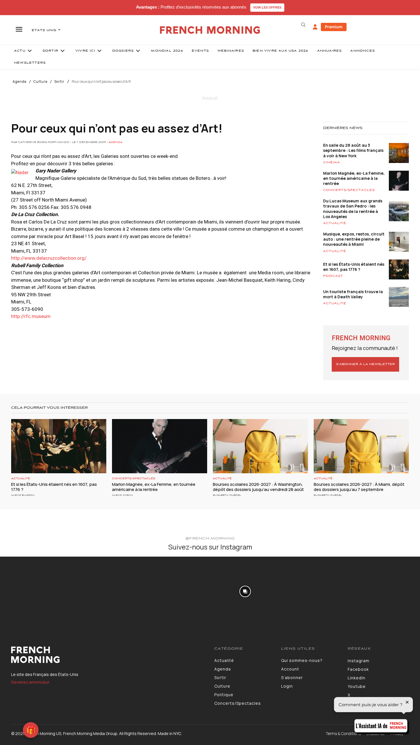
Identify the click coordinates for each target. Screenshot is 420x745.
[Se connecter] (315, 27)
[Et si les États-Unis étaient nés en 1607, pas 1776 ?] (58, 446)
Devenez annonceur (30, 682)
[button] (303, 25)
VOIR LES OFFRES (267, 7)
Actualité (334, 223)
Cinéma (331, 162)
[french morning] (210, 30)
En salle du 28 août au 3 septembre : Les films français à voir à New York (353, 150)
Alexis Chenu (122, 495)
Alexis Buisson (23, 495)
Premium (334, 26)
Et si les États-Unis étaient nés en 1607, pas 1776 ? (353, 266)
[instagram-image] (34, 591)
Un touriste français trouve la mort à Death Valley (353, 294)
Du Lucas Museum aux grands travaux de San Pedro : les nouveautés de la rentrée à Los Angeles (352, 208)
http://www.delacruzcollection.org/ (49, 258)
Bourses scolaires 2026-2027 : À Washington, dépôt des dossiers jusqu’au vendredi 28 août (258, 486)
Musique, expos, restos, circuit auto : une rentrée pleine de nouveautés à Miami (354, 239)
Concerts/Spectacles (349, 190)
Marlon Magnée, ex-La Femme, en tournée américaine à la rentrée (354, 178)
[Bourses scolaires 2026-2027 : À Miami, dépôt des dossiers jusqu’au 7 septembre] (361, 446)
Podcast (333, 276)
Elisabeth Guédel (227, 495)
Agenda (20, 81)
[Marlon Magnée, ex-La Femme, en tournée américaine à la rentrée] (159, 446)
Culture (40, 81)
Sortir (59, 81)
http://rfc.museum (31, 316)
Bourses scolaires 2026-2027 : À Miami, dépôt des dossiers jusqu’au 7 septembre (359, 486)
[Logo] (108, 655)
